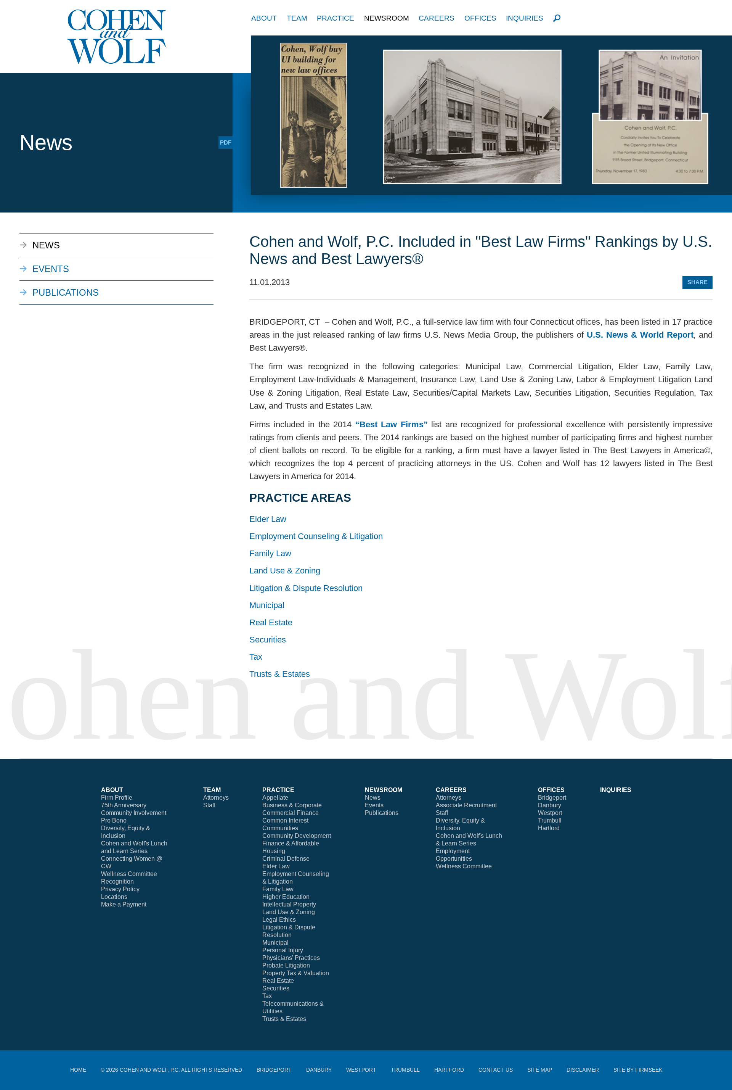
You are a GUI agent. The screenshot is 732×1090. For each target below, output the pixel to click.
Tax (255, 657)
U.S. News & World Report (640, 335)
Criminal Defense (286, 858)
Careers (436, 18)
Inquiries (524, 18)
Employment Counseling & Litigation (316, 536)
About (264, 18)
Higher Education (286, 897)
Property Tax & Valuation (295, 973)
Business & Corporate (292, 805)
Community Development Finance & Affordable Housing (296, 843)
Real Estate (270, 622)
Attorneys (216, 797)
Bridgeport (552, 797)
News (46, 245)
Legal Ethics (279, 919)
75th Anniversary (123, 805)
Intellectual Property (289, 904)
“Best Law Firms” (391, 424)
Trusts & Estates (279, 674)
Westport (550, 813)
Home (78, 1070)
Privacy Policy (120, 889)
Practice (335, 18)
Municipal (266, 605)
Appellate (275, 797)
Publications (65, 292)
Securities (267, 639)
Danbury (549, 805)
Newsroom (386, 18)
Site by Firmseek (637, 1070)
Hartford (549, 828)
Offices (480, 18)
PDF (225, 142)
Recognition (117, 881)
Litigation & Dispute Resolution (306, 588)
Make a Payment (123, 904)
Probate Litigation (286, 965)
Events (50, 269)
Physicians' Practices (291, 958)
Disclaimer (583, 1070)
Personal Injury (282, 950)
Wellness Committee (129, 874)
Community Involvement (133, 813)
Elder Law (267, 519)
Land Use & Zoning (284, 570)
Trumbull (550, 820)
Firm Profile (116, 797)
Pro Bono (114, 820)
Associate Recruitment (466, 805)
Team (297, 18)
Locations (114, 897)
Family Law (270, 553)
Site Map (539, 1070)
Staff (209, 805)
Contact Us (495, 1070)
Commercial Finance (290, 813)
